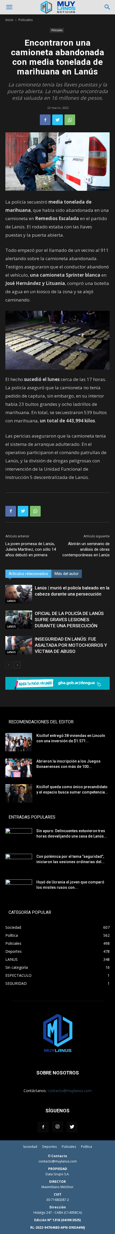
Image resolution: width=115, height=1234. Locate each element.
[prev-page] (8, 665)
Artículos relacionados (28, 573)
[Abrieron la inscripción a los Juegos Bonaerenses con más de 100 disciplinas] (18, 768)
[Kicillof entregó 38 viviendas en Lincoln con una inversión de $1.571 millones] (18, 742)
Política (86, 1146)
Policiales (25, 20)
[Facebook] (45, 119)
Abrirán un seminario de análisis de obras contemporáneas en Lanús (86, 549)
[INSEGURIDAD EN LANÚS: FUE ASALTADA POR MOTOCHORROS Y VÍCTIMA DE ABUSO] (18, 645)
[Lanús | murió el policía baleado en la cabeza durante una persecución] (18, 594)
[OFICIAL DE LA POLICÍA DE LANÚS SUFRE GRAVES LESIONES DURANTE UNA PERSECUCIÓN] (18, 619)
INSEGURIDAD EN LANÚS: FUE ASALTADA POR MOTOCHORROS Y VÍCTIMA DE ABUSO (71, 645)
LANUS (11, 601)
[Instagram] (57, 1126)
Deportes (49, 1146)
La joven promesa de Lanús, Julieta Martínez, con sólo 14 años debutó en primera (30, 549)
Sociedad (30, 1146)
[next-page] (17, 665)
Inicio (9, 20)
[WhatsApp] (69, 119)
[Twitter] (57, 119)
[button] (9, 7)
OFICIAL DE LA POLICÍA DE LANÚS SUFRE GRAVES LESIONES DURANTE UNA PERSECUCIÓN (69, 619)
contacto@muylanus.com (70, 1090)
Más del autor (67, 573)
